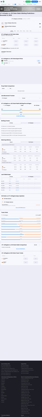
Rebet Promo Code (24, 408)
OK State (37, 105)
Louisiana (3, 381)
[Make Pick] (4, 64)
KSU (10, 190)
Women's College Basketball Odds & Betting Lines (10, 371)
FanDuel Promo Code (25, 394)
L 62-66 (17, 185)
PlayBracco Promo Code (25, 409)
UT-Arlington (7, 105)
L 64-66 (17, 187)
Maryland (3, 383)
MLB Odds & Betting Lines (6, 373)
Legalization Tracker (4, 378)
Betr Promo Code (24, 406)
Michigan (2, 392)
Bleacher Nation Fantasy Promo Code (28, 405)
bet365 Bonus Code (24, 381)
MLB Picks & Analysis (25, 371)
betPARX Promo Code (25, 397)
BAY (9, 187)
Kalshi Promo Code (24, 386)
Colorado (3, 386)
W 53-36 (17, 183)
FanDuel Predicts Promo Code (26, 384)
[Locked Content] (21, 114)
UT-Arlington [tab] (30, 122)
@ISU (10, 183)
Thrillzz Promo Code (24, 411)
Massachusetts (4, 395)
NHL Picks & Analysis (25, 373)
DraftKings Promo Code (25, 392)
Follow (39, 60)
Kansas (2, 397)
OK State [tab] (11, 122)
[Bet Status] (2, 63)
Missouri (2, 400)
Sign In (40, 1)
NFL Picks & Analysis (25, 365)
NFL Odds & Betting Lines (5, 365)
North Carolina (3, 398)
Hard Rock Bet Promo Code (26, 398)
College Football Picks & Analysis (27, 368)
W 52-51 (17, 181)
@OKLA (10, 185)
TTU (10, 181)
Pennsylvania (3, 389)
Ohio (2, 394)
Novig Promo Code (24, 387)
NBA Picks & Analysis (25, 366)
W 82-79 (17, 190)
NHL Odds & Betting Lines (6, 374)
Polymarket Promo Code (25, 383)
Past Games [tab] (31, 142)
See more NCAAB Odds (20, 248)
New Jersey (3, 387)
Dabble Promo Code (24, 403)
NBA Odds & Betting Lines (6, 366)
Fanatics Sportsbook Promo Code (27, 378)
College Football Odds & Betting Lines (8, 368)
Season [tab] (11, 142)
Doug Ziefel (5, 60)
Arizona (2, 384)
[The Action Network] (3, 1)
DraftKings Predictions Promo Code (27, 389)
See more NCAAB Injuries (20, 207)
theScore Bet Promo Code (25, 395)
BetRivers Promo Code (25, 400)
